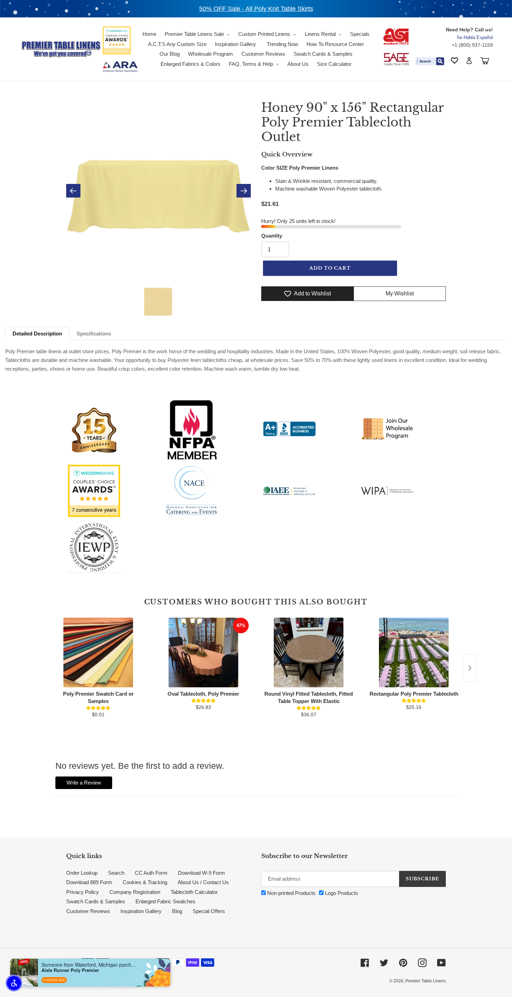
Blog (177, 911)
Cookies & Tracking (145, 882)
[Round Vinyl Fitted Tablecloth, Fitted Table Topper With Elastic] (308, 652)
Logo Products (341, 893)
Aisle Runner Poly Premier (70, 970)
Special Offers (209, 911)
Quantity (271, 236)
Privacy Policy (82, 892)
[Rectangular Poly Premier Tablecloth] (414, 652)
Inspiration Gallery (141, 911)
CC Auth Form (151, 873)
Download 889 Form (89, 882)
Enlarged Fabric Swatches (165, 901)
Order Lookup (82, 873)
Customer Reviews (88, 911)
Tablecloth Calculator (194, 892)
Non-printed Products (291, 893)
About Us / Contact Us (203, 882)
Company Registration (134, 892)
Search (116, 873)
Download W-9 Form (201, 873)
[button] (14, 983)
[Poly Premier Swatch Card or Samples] (98, 652)
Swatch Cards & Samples (95, 901)
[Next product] (470, 668)
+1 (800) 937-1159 (472, 45)
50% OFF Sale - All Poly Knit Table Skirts (256, 8)
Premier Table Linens (425, 981)
